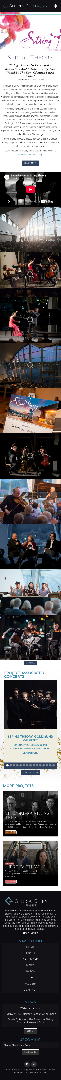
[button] (55, 6)
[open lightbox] (30, 229)
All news (30, 1031)
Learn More (30, 752)
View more (30, 663)
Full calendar (30, 1052)
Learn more (30, 163)
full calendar (30, 772)
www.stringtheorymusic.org (30, 154)
